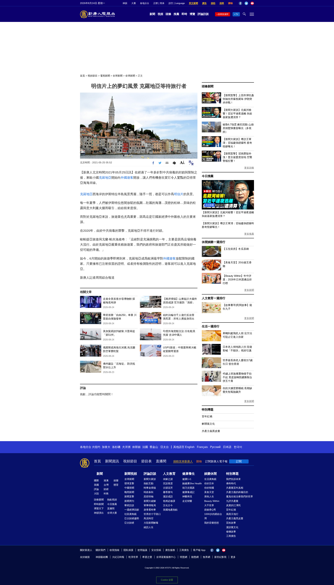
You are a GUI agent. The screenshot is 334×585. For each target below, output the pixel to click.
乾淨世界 (133, 557)
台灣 (106, 484)
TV (237, 14)
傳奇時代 (231, 483)
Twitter (246, 3)
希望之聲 (147, 557)
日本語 (227, 446)
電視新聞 (105, 75)
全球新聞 (117, 75)
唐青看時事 (150, 509)
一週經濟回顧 (131, 509)
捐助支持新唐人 (183, 461)
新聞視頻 (130, 473)
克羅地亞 (105, 177)
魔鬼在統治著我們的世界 (239, 496)
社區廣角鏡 (130, 514)
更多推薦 (249, 233)
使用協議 (142, 550)
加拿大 (106, 446)
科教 (106, 493)
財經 (106, 489)
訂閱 (239, 461)
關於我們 (100, 550)
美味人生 (209, 496)
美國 (96, 484)
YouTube (252, 3)
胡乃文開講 (188, 487)
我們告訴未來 (233, 479)
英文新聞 (193, 3)
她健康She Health (192, 483)
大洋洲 (126, 446)
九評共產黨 (232, 501)
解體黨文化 (208, 423)
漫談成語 (168, 496)
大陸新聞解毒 (151, 522)
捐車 (222, 3)
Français (202, 446)
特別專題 (207, 409)
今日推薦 (207, 176)
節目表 (146, 461)
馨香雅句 (168, 492)
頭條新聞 (207, 86)
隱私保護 (128, 550)
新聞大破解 (150, 501)
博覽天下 (99, 508)
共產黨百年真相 (234, 487)
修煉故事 (231, 531)
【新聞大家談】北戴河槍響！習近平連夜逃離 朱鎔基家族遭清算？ (237, 113)
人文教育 (169, 473)
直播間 (161, 461)
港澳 (106, 480)
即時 (184, 14)
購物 (230, 3)
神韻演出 (99, 512)
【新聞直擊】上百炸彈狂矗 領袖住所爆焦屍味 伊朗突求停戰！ (238, 99)
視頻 (160, 14)
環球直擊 (129, 483)
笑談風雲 (168, 483)
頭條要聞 (99, 499)
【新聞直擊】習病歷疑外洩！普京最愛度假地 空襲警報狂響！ (237, 157)
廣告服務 (170, 550)
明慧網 (183, 557)
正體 (155, 3)
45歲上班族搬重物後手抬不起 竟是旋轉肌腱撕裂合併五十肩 (237, 377)
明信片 (178, 194)
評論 (96, 489)
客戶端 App (199, 550)
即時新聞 (99, 504)
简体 (162, 3)
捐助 (213, 3)
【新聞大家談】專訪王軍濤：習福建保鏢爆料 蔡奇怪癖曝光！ (237, 143)
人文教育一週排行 (213, 298)
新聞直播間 (223, 14)
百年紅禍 (207, 416)
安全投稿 (156, 550)
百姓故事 (231, 522)
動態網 (195, 557)
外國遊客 (127, 177)
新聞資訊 (112, 461)
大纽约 (96, 446)
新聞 (152, 14)
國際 (96, 480)
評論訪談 (203, 14)
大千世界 (209, 505)
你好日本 (209, 483)
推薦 (176, 14)
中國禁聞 (129, 487)
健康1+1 (186, 479)
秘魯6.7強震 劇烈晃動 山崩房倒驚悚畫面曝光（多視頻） (238, 128)
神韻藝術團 (102, 557)
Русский (215, 446)
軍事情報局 (150, 505)
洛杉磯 (116, 446)
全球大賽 (112, 512)
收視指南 (114, 550)
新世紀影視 (220, 557)
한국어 (238, 446)
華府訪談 (129, 505)
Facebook (240, 3)
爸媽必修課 (169, 501)
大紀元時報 (118, 557)
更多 (233, 557)
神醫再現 (187, 496)
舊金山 (154, 446)
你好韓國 (209, 487)
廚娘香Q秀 (210, 509)
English (189, 446)
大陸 (96, 493)
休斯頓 (136, 446)
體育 (116, 484)
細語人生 (148, 527)
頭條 (168, 14)
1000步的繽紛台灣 (213, 516)
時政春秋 (148, 492)
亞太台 (164, 446)
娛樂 (116, 480)
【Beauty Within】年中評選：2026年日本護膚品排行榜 (237, 279)
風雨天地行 (232, 514)
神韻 (125, 3)
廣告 (204, 3)
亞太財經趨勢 (131, 518)
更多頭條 (249, 167)
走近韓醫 (187, 501)
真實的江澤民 (233, 505)
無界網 (206, 557)
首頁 (82, 75)
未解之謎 (168, 479)
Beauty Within (211, 501)
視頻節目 (92, 75)
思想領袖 (148, 496)
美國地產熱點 (170, 509)
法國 (145, 446)
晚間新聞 (129, 492)
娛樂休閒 (210, 473)
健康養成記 (188, 492)
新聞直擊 (129, 496)
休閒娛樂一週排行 (213, 242)
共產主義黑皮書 (211, 430)
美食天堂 (209, 492)
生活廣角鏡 (210, 479)
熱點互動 (148, 483)
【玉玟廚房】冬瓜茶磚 (236, 248)
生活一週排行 (210, 326)
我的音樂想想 (211, 522)
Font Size (182, 162)
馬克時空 (148, 518)
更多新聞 (249, 290)
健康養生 (188, 473)
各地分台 (144, 3)
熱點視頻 (112, 499)
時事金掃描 (150, 487)
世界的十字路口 (152, 514)
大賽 (133, 3)
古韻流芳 (168, 487)
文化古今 (168, 505)
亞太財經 (129, 522)
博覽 (192, 14)
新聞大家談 (150, 479)
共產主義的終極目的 (237, 492)
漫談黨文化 (232, 527)
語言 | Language (177, 3)
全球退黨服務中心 (166, 557)
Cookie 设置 (167, 580)
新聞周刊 (129, 501)
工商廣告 (231, 536)
